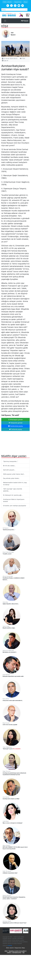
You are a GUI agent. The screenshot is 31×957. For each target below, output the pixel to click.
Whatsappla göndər (16, 419)
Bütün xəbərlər (7, 2)
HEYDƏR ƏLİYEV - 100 (18, 952)
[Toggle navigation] (5, 20)
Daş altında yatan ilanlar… (11, 478)
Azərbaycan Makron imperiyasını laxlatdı (13, 500)
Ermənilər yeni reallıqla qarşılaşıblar (14, 505)
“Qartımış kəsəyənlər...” (10, 461)
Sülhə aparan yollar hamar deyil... (14, 474)
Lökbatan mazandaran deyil (10, 873)
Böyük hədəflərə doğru (9, 628)
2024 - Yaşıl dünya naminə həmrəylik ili (15, 951)
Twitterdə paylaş (16, 429)
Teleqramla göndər (16, 423)
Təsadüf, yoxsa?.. (7, 553)
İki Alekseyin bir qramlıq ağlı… (13, 495)
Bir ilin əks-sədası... (9, 465)
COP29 (9, 952)
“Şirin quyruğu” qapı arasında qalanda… (12, 490)
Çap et (5, 60)
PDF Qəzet (24, 21)
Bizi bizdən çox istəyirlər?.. (10, 652)
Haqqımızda (17, 2)
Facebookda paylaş (16, 426)
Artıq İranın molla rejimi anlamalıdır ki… (13, 700)
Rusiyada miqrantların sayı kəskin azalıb (13, 676)
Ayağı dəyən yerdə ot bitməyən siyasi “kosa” (15, 922)
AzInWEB (9, 945)
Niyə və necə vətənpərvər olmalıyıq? (12, 823)
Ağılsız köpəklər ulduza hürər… (11, 603)
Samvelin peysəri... (9, 470)
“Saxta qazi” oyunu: (12, 748)
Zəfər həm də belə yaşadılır (10, 724)
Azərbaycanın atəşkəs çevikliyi (11, 798)
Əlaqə (25, 2)
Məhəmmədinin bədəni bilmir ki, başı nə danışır (15, 483)
